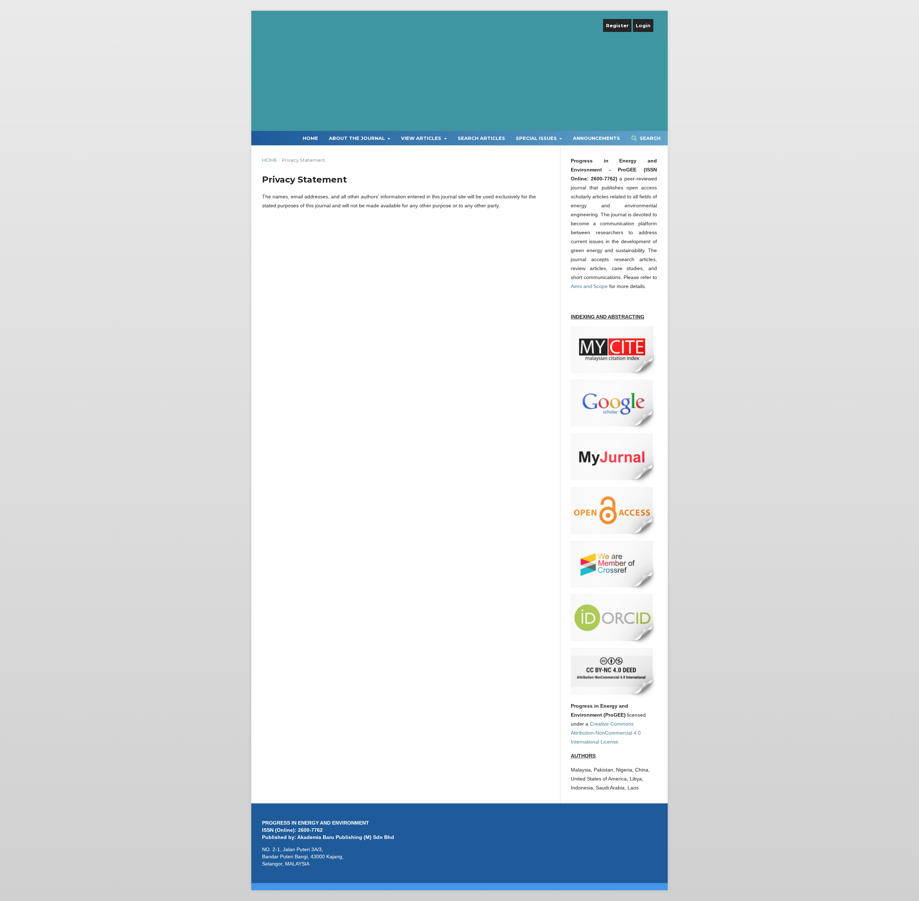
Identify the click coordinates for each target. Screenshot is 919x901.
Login (643, 25)
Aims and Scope (589, 286)
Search (649, 138)
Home (310, 138)
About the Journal (357, 138)
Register (617, 25)
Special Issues (537, 138)
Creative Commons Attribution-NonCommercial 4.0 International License (606, 733)
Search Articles (481, 138)
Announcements (596, 138)
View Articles (422, 138)
